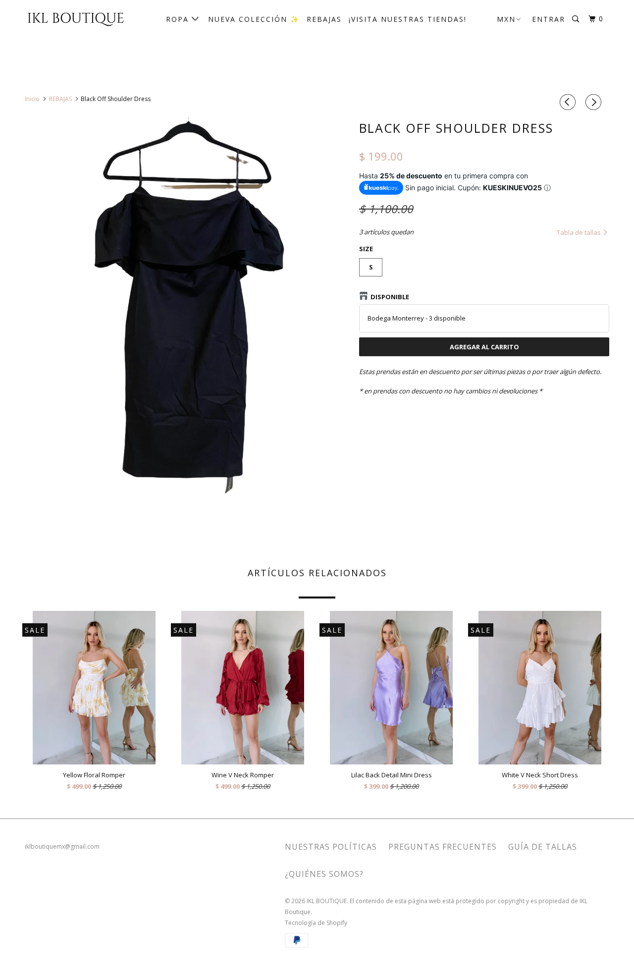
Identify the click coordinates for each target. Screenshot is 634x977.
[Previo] (569, 102)
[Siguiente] (594, 102)
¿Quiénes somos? (324, 873)
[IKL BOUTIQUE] (75, 18)
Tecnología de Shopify (316, 923)
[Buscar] (576, 19)
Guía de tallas (542, 846)
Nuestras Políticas (331, 846)
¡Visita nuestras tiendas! (408, 19)
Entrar (548, 19)
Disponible (389, 296)
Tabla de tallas (579, 232)
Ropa (179, 19)
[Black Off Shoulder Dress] (187, 317)
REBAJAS (324, 19)
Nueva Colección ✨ (254, 19)
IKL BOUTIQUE (327, 901)
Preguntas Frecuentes (442, 846)
